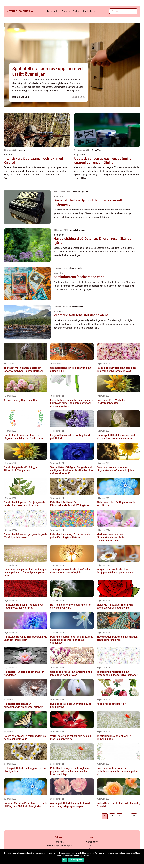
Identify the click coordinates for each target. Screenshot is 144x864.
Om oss (66, 11)
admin (22, 150)
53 (134, 816)
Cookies (76, 11)
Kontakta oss (89, 11)
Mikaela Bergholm (80, 192)
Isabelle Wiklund (20, 97)
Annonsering (53, 11)
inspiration (9, 154)
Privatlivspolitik (76, 860)
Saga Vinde (97, 150)
